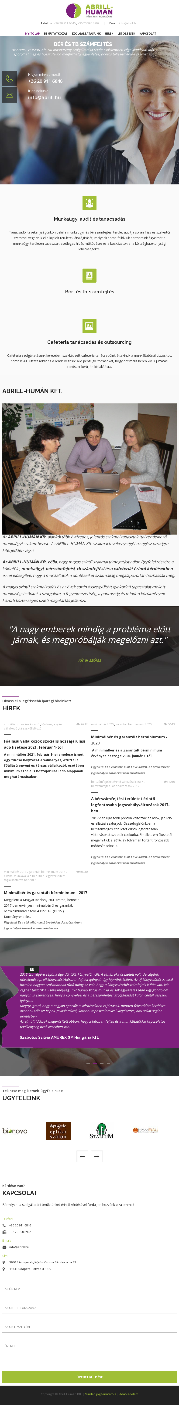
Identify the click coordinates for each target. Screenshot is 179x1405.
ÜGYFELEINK (21, 1098)
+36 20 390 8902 (89, 23)
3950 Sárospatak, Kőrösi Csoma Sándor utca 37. (43, 1262)
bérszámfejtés (101, 786)
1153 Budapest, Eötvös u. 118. (30, 1269)
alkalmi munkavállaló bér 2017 (24, 876)
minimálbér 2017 (15, 872)
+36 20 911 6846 (65, 23)
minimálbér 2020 (102, 724)
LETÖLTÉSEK (126, 34)
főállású (46, 724)
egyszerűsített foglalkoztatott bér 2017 (34, 878)
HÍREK (109, 34)
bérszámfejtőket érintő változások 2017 (117, 782)
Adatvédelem (128, 1394)
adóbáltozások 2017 (125, 786)
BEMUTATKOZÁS (56, 34)
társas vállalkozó (30, 728)
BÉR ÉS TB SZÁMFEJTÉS (83, 44)
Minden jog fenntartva (101, 1394)
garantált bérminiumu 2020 (133, 724)
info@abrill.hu (128, 23)
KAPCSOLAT (147, 34)
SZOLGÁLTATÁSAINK (86, 34)
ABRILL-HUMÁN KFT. (32, 391)
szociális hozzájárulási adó (22, 724)
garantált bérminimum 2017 (47, 872)
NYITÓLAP (33, 34)
